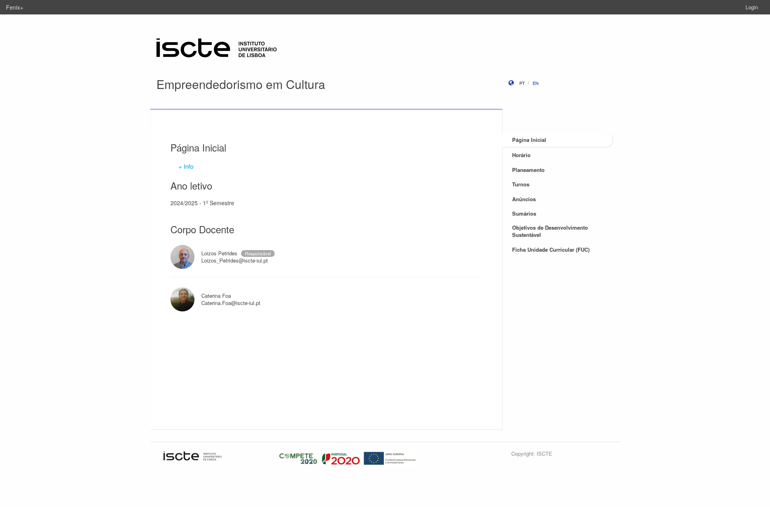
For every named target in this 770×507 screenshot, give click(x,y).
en (536, 83)
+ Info (185, 166)
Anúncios (524, 199)
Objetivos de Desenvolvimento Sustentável (550, 231)
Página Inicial (529, 139)
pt (522, 83)
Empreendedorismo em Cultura (240, 84)
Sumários (524, 213)
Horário (521, 155)
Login (752, 7)
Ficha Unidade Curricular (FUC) (551, 249)
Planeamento (528, 170)
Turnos (520, 184)
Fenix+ (14, 7)
